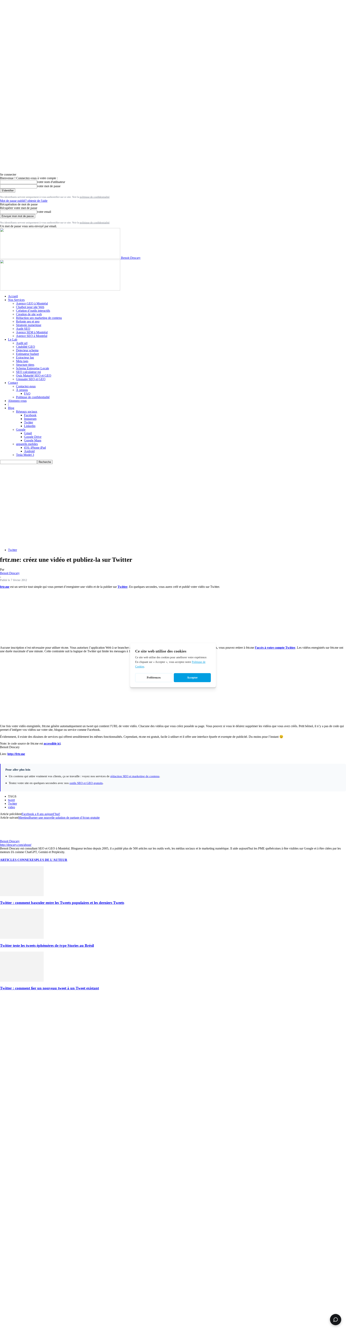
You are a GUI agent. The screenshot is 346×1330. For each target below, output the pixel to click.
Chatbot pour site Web (30, 307)
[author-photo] (9, 837)
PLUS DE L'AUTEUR (51, 860)
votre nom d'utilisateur (51, 182)
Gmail (28, 433)
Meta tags (22, 361)
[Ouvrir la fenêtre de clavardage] (335, 1319)
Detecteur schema (27, 350)
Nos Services (16, 300)
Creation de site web (29, 314)
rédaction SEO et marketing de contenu (134, 776)
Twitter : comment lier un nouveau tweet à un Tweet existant (49, 988)
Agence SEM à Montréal (32, 332)
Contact (13, 382)
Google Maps (32, 440)
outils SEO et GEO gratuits (86, 783)
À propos (22, 390)
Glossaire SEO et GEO (30, 379)
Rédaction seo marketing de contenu (39, 318)
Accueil (13, 296)
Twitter (28, 422)
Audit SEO (23, 328)
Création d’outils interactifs (33, 310)
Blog (11, 408)
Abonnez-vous (17, 400)
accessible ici (52, 743)
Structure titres (25, 364)
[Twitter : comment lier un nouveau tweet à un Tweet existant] (22, 980)
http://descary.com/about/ (15, 844)
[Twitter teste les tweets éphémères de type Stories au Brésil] (22, 937)
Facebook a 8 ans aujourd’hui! (41, 814)
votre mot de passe (48, 186)
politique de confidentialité (95, 196)
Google (20, 429)
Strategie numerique (28, 325)
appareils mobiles (27, 444)
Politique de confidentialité (33, 397)
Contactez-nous (26, 386)
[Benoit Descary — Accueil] (60, 289)
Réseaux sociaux (26, 411)
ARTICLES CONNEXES (18, 860)
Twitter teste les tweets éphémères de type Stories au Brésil (47, 945)
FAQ (27, 393)
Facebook (30, 415)
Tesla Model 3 (25, 454)
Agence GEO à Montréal (32, 303)
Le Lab (12, 339)
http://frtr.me (16, 754)
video (11, 807)
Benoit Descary (10, 573)
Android (29, 451)
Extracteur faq (25, 357)
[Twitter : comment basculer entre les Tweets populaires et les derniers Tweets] (22, 895)
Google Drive (32, 436)
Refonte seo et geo (27, 321)
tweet (11, 800)
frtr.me (4, 586)
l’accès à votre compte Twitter (275, 647)
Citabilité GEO (25, 346)
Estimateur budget (27, 354)
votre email (44, 211)
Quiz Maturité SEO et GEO (33, 375)
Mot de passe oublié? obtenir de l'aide (23, 200)
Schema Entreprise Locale (32, 368)
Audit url (21, 343)
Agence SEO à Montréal (31, 336)
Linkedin (29, 426)
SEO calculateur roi (28, 372)
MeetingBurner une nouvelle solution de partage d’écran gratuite (59, 817)
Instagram (30, 418)
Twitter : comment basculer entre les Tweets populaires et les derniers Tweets (62, 903)
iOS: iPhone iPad (35, 447)
